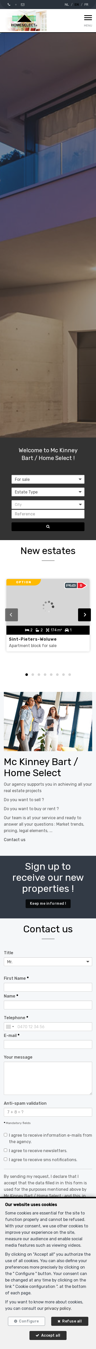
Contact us (14, 839)
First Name (16, 978)
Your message (18, 1057)
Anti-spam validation (25, 1103)
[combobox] (9, 1027)
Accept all (50, 1335)
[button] (48, 504)
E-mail (11, 1035)
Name (11, 996)
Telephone (16, 1017)
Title (8, 952)
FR (86, 4)
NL (67, 4)
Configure (29, 1321)
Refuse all (72, 1321)
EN (76, 4)
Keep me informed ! (48, 903)
